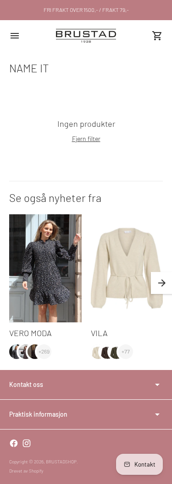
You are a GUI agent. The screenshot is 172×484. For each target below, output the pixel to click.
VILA (99, 333)
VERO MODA (30, 333)
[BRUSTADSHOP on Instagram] (26, 443)
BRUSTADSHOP (61, 461)
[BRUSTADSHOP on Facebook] (13, 443)
